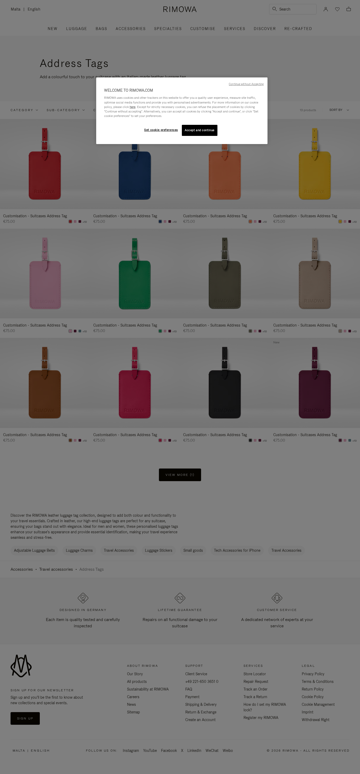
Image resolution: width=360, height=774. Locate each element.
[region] (181, 110)
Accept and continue (200, 130)
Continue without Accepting (246, 84)
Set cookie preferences (161, 130)
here (132, 107)
